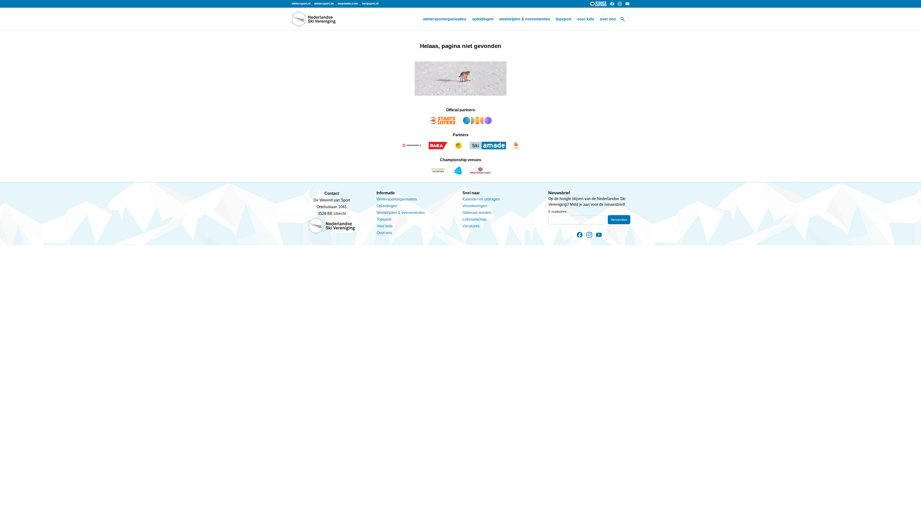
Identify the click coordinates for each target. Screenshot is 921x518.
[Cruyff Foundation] (458, 145)
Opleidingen (483, 19)
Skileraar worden (476, 213)
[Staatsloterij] (442, 120)
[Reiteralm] (458, 170)
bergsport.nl (370, 3)
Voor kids (585, 19)
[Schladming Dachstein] (438, 170)
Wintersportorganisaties (444, 19)
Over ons (608, 19)
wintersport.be (324, 3)
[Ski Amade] (488, 145)
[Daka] (438, 145)
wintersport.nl (301, 3)
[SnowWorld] (411, 145)
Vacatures (470, 226)
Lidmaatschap (474, 219)
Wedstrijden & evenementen (524, 19)
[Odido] (477, 120)
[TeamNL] (516, 145)
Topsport (563, 19)
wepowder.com (348, 3)
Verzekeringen (474, 206)
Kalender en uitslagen (481, 199)
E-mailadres (557, 211)
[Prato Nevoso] (480, 170)
